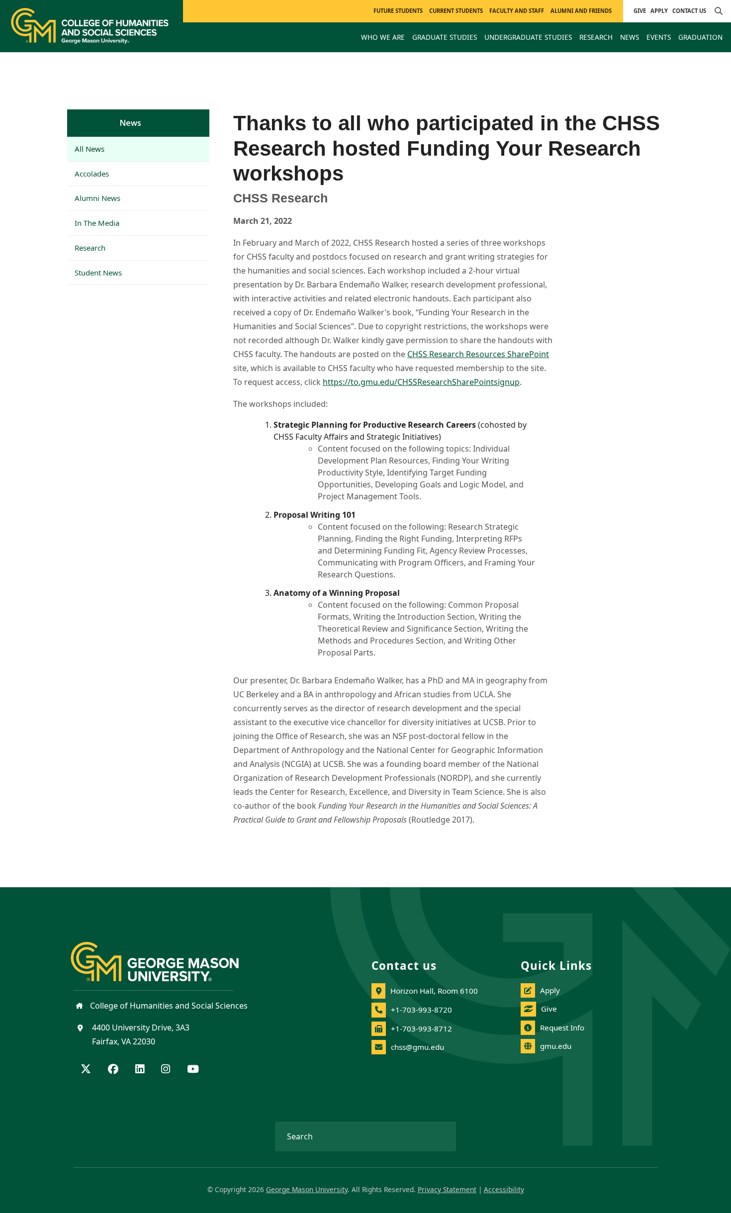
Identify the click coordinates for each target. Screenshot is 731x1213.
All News (89, 149)
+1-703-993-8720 (421, 1010)
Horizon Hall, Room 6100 (434, 991)
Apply (659, 10)
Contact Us (689, 10)
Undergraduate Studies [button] (528, 37)
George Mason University (307, 1189)
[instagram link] (165, 1069)
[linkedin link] (139, 1069)
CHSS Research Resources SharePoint (478, 354)
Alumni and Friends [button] (581, 10)
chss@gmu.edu (417, 1047)
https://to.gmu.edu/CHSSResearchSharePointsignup (421, 381)
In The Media (97, 223)
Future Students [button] (398, 10)
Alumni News (97, 198)
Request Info (562, 1027)
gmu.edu (555, 1046)
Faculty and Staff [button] (516, 10)
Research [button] (596, 37)
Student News (98, 273)
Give (640, 10)
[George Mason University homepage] (164, 953)
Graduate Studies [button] (444, 37)
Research (90, 248)
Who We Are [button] (383, 37)
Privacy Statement (447, 1189)
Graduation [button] (700, 37)
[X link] (86, 1069)
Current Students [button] (456, 10)
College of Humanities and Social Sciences (168, 1005)
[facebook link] (113, 1069)
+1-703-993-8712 (421, 1028)
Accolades (92, 174)
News (130, 122)
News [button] (629, 37)
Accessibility (504, 1189)
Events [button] (658, 37)
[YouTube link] (193, 1069)
